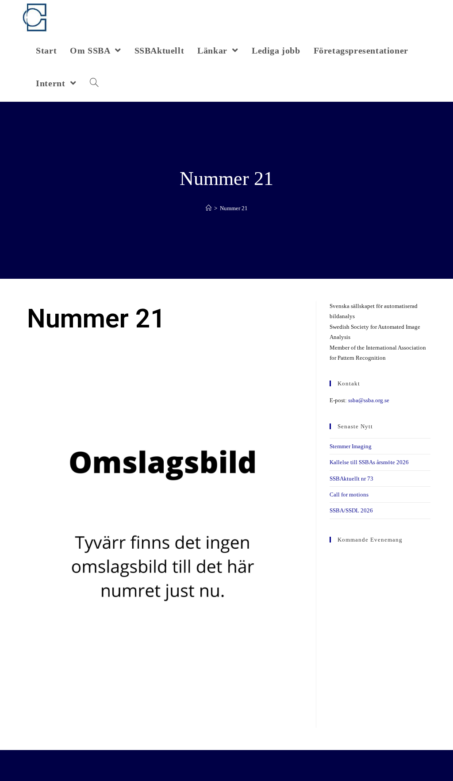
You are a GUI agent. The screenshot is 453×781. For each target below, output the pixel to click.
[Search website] (94, 83)
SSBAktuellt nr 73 (351, 478)
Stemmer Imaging (351, 446)
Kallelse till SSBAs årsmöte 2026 (369, 462)
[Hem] (208, 208)
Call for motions (349, 494)
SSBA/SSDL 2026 (351, 510)
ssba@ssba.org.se (368, 400)
